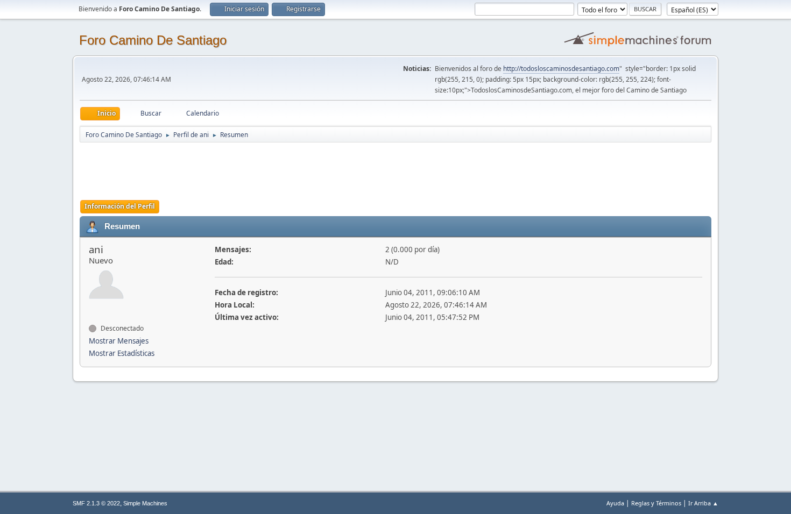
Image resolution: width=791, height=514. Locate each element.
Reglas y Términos (656, 503)
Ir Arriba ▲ (703, 503)
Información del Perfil (119, 206)
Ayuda (615, 503)
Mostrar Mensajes (119, 341)
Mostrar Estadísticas (121, 353)
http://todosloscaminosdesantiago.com (561, 68)
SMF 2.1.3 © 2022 (96, 503)
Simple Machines (145, 503)
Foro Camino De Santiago (153, 40)
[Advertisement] (269, 168)
